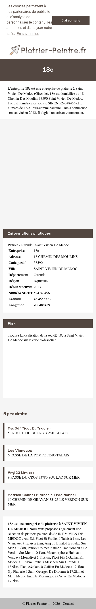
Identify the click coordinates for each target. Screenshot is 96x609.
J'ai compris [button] (71, 20)
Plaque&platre (30, 566)
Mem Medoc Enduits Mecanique (31, 576)
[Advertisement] (48, 174)
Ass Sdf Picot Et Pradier (29, 428)
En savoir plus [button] (28, 34)
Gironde (41, 93)
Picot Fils (58, 557)
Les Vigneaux (20, 450)
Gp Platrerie (16, 571)
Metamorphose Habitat (63, 552)
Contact (68, 603)
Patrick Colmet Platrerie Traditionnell (42, 495)
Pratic (37, 561)
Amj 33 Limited (21, 473)
